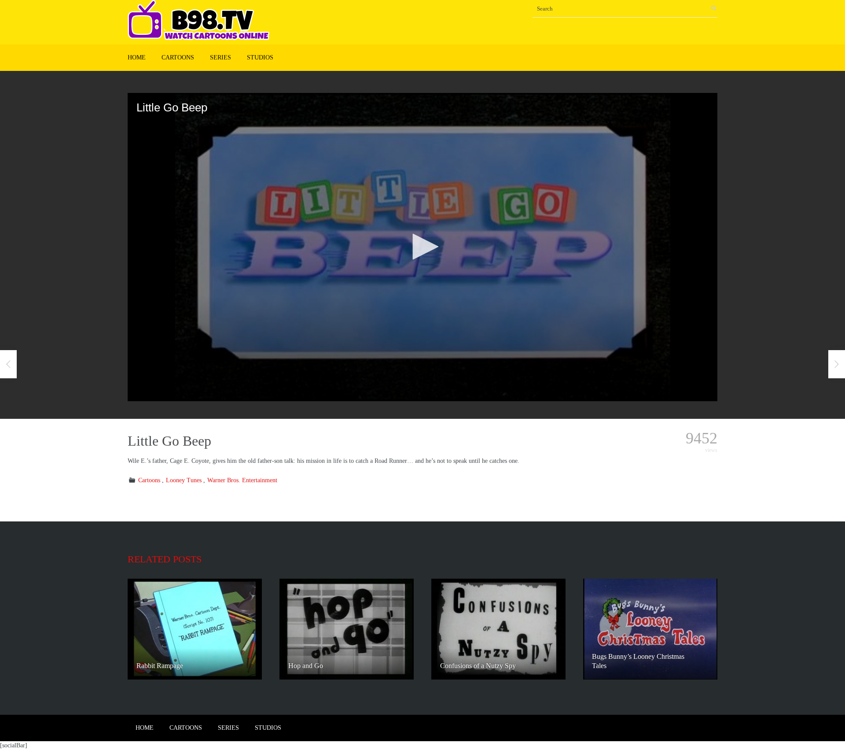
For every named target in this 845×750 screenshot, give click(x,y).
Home (137, 57)
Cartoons (178, 57)
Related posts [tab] (165, 559)
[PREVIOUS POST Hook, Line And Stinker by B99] (8, 364)
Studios (260, 57)
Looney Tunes (184, 480)
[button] (422, 246)
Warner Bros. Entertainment (242, 480)
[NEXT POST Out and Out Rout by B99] (836, 364)
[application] (422, 247)
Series (220, 57)
